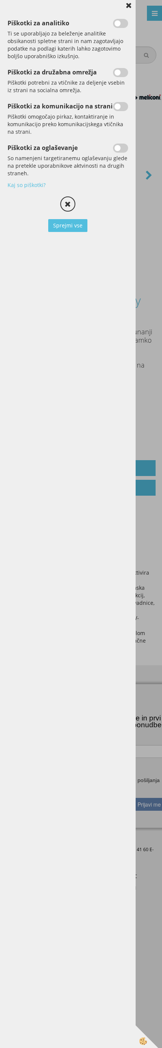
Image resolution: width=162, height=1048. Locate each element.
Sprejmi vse (68, 225)
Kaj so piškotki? (27, 185)
